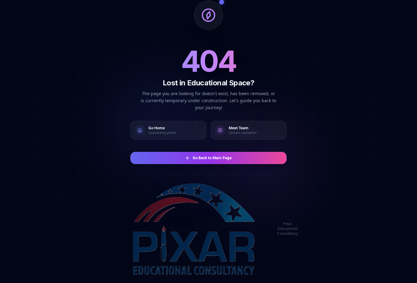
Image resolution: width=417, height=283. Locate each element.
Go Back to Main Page (212, 157)
